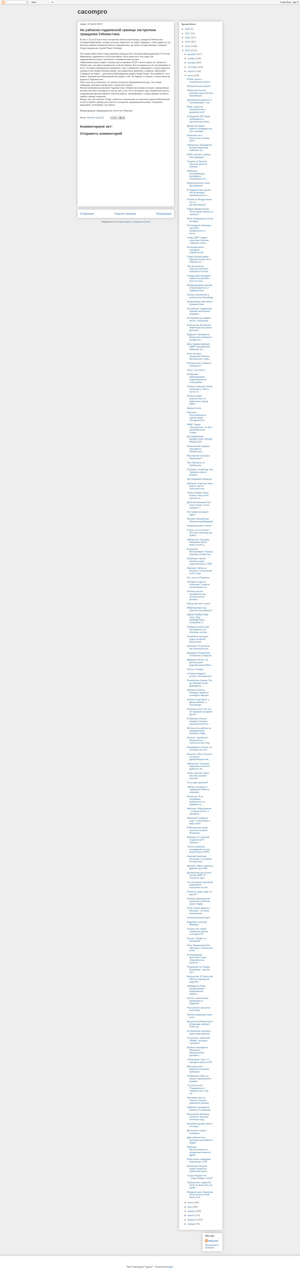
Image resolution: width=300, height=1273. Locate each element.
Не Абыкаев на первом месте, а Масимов (199, 319)
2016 (188, 37)
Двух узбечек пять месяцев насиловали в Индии (200, 1140)
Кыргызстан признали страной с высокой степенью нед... (198, 1117)
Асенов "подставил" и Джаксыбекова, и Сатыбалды (198, 702)
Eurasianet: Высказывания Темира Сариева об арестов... (200, 552)
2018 (188, 29)
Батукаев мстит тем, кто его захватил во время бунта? (199, 712)
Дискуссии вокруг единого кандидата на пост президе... (199, 128)
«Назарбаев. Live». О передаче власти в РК (199, 1060)
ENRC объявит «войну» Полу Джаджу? (199, 155)
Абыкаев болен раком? (199, 86)
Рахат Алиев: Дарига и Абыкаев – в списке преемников (198, 911)
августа (192, 71)
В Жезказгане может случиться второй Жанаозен (197, 830)
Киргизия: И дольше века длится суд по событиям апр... (200, 486)
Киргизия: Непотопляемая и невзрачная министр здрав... (198, 1151)
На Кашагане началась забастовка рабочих (199, 1032)
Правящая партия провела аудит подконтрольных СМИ (199, 561)
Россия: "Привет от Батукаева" (196, 939)
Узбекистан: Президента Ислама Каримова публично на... (199, 147)
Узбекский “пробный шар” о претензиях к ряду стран (198, 821)
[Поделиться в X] (117, 117)
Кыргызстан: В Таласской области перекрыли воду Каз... (200, 979)
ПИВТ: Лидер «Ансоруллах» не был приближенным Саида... (199, 428)
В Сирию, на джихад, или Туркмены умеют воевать (200, 472)
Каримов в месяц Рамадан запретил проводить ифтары (198, 692)
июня (191, 1202)
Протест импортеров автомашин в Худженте (197, 1001)
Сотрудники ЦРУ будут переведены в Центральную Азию (198, 119)
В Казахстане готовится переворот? (199, 364)
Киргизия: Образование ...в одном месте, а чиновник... (199, 811)
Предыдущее (164, 213)
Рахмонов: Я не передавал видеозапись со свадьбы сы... (196, 800)
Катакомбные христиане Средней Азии (199, 302)
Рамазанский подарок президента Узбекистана (198, 449)
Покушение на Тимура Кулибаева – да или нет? (198, 969)
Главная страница (125, 213)
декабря (192, 54)
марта (191, 1215)
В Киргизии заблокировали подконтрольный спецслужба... (196, 378)
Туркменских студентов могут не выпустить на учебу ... (199, 1185)
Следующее (87, 213)
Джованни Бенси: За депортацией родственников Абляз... (200, 662)
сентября (193, 67)
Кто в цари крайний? (197, 782)
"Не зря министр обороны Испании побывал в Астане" (198, 269)
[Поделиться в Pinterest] (123, 117)
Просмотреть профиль (211, 1246)
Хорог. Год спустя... (197, 370)
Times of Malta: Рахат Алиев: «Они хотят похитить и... (198, 495)
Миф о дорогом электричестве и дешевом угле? (196, 109)
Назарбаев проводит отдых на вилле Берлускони (197, 639)
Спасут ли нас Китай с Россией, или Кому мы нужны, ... (199, 533)
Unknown (213, 1241)
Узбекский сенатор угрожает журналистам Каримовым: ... (200, 93)
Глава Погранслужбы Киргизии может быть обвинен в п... (199, 259)
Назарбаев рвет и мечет (199, 525)
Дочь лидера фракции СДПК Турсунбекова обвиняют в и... (198, 346)
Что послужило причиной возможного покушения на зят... (200, 885)
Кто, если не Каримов (198, 577)
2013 (188, 50)
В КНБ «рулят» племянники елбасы (198, 80)
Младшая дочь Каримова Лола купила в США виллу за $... (200, 1195)
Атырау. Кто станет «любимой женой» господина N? (197, 931)
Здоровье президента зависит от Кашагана (199, 1108)
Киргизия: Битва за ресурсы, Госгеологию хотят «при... (199, 571)
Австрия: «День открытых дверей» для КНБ (200, 867)
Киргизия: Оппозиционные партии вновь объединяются (196, 416)
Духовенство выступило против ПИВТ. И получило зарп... (199, 875)
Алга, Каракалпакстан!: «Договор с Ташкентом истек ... (200, 948)
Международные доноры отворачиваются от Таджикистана (200, 288)
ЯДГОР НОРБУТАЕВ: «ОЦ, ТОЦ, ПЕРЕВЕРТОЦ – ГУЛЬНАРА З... (198, 618)
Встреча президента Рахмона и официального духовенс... (197, 1051)
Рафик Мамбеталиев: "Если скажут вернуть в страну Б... (200, 211)
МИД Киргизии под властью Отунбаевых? (199, 609)
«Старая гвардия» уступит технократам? (199, 674)
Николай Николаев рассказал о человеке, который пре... (199, 859)
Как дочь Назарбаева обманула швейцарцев (200, 520)
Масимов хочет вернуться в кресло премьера (198, 1069)
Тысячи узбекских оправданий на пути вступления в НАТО (198, 849)
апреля (192, 1211)
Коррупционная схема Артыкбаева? (198, 184)
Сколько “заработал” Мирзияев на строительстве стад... (199, 740)
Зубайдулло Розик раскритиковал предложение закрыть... (196, 990)
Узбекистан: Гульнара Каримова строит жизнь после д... (198, 542)
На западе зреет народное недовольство (195, 250)
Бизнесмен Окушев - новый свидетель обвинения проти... (198, 1169)
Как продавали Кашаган (199, 479)
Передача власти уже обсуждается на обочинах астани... (198, 629)
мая (190, 1207)
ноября (192, 58)
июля (191, 75)
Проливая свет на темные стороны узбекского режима (198, 1100)
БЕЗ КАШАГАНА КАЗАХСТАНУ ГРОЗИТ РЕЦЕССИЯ (200, 439)
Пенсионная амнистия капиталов (198, 1009)
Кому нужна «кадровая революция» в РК (198, 1160)
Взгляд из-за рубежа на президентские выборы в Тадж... (199, 731)
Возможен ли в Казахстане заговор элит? (198, 138)
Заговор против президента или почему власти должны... (196, 595)
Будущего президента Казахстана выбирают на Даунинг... (199, 337)
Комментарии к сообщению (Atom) (134, 222)
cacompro (92, 11)
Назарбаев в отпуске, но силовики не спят (199, 748)
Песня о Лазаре (195, 669)
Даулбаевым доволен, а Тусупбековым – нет (199, 101)
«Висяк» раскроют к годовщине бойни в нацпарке (198, 789)
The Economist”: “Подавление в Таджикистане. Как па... (197, 1089)
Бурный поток (194, 408)
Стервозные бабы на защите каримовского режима (199, 1078)
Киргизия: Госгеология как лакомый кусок (198, 647)
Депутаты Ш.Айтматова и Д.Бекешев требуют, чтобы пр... (200, 1024)
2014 (188, 46)
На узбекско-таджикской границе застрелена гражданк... (199, 311)
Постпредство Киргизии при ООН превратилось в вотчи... (199, 229)
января (192, 1224)
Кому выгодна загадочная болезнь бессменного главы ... (199, 356)
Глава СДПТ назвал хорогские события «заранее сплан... (198, 240)
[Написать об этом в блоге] (114, 117)
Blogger (169, 1267)
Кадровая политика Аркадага (197, 923)
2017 (188, 33)
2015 (188, 42)
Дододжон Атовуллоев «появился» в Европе (199, 654)
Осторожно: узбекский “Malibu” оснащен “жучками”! (198, 1040)
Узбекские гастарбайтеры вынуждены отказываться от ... (197, 175)
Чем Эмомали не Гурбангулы (196, 463)
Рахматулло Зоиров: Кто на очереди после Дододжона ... (199, 683)
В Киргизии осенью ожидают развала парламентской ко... (198, 721)
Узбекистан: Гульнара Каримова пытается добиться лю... (198, 766)
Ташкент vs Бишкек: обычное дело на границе (197, 164)
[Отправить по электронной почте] (111, 117)
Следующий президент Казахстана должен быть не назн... (199, 278)
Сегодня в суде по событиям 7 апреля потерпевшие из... (198, 584)
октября (192, 62)
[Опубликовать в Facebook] (120, 117)
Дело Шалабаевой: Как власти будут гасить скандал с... (199, 505)
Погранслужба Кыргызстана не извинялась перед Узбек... (197, 400)
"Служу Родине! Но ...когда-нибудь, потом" (200, 1176)
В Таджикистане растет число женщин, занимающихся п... (199, 193)
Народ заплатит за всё (198, 603)
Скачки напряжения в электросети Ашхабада (200, 296)
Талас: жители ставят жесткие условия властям (198, 776)
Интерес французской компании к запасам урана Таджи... (198, 901)
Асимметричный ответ (198, 917)
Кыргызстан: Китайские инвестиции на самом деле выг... (199, 328)
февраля (193, 1219)
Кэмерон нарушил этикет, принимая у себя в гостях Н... (200, 389)
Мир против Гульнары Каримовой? (198, 457)
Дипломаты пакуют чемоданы (197, 1131)
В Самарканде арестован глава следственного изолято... (196, 958)
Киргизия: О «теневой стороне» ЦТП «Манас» (198, 840)
